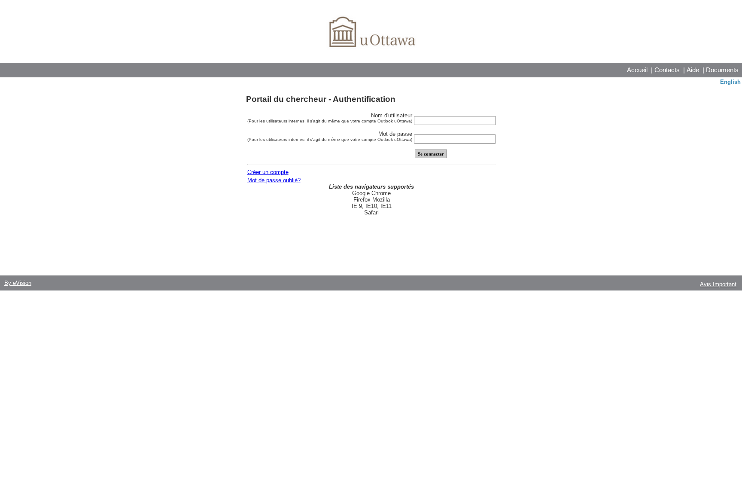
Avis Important (718, 284)
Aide (693, 69)
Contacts (667, 69)
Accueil (637, 69)
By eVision (17, 283)
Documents (722, 69)
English (730, 82)
